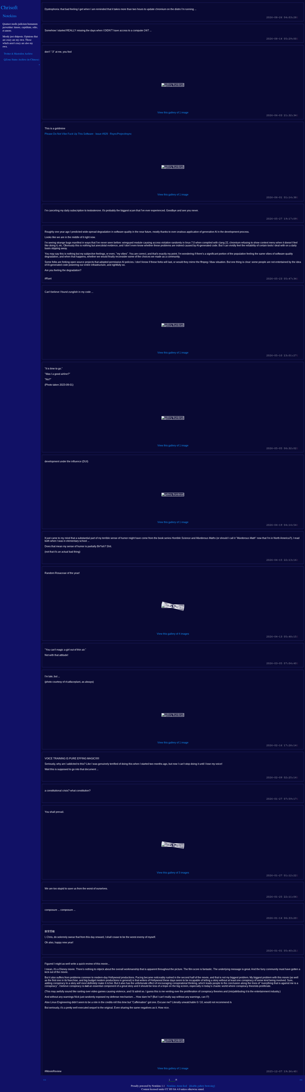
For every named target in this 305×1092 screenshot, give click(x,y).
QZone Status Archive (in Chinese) (21, 59)
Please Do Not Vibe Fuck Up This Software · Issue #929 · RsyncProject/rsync (88, 133)
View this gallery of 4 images (173, 633)
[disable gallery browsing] (202, 1085)
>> (301, 1079)
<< (44, 1079)
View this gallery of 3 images (173, 872)
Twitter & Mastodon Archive (18, 53)
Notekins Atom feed (177, 1085)
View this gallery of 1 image (172, 112)
